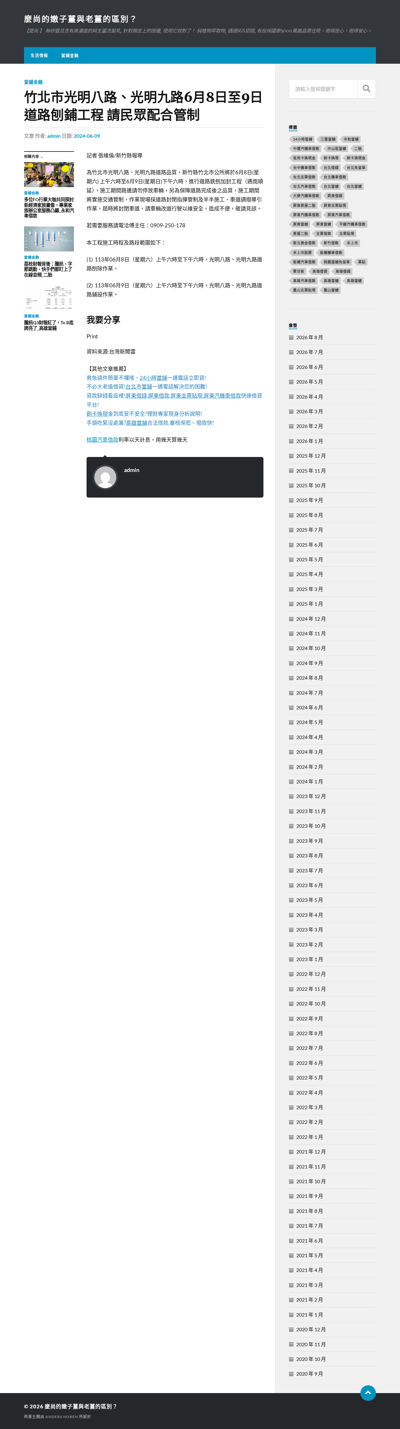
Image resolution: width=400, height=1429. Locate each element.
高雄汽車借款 (304, 281)
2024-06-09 (87, 136)
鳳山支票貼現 (304, 290)
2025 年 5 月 (309, 559)
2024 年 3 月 (309, 752)
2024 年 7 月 (309, 693)
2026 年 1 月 (309, 441)
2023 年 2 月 (309, 944)
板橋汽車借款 (304, 262)
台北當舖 (331, 186)
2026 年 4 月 (309, 396)
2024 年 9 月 (309, 663)
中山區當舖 (337, 148)
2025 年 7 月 (309, 530)
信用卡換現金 (304, 158)
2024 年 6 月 (309, 707)
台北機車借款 (335, 177)
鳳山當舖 (331, 290)
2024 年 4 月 (309, 737)
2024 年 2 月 (309, 767)
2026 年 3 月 (309, 411)
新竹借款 (331, 243)
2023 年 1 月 (309, 959)
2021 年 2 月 (309, 1299)
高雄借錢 (343, 271)
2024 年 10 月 (311, 648)
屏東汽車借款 (339, 215)
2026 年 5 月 (309, 382)
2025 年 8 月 (309, 515)
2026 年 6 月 (309, 367)
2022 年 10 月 (311, 1003)
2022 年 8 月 (309, 1033)
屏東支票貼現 (335, 205)
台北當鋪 (354, 186)
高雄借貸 (320, 271)
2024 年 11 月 (311, 633)
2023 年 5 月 (309, 900)
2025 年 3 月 (309, 589)
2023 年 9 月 (309, 841)
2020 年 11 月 (311, 1344)
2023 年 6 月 (309, 885)
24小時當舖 (302, 139)
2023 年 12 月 (311, 796)
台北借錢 (331, 168)
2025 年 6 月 (309, 545)
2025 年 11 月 (311, 471)
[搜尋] (366, 88)
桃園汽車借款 (102, 439)
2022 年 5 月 (309, 1077)
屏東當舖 (300, 224)
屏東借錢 (335, 196)
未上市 (352, 243)
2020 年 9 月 (309, 1374)
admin (54, 136)
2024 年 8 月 (309, 678)
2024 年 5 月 (309, 722)
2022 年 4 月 (309, 1092)
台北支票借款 (304, 177)
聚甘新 (298, 271)
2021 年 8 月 (309, 1211)
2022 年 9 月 (309, 1018)
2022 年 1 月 (309, 1137)
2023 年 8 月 (309, 855)
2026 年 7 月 (309, 352)
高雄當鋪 (354, 281)
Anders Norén (61, 1416)
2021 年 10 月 (311, 1181)
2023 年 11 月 (311, 811)
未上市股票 (302, 253)
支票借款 (323, 233)
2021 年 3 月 (309, 1285)
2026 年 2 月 (309, 426)
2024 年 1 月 (309, 781)
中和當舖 (351, 139)
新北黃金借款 (304, 243)
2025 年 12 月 (311, 456)
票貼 (362, 262)
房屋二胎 (300, 233)
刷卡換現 (331, 158)
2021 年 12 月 (311, 1151)
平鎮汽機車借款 (352, 224)
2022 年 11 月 (311, 989)
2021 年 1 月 (309, 1314)
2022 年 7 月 (309, 1048)
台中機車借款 (304, 168)
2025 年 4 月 (309, 574)
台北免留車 (356, 168)
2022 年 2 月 (309, 1122)
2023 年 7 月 (309, 870)
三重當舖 (328, 139)
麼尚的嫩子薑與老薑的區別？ (81, 18)
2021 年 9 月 (309, 1196)
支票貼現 (346, 233)
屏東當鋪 (323, 224)
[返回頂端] (368, 1393)
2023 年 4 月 (309, 915)
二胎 (358, 148)
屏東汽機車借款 (306, 215)
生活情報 (39, 55)
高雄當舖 (331, 281)
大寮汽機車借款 (306, 196)
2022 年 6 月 (309, 1063)
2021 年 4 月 (309, 1270)
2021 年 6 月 (309, 1240)
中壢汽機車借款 (306, 148)
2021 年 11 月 (311, 1166)
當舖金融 (70, 55)
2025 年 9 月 (309, 500)
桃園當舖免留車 (337, 262)
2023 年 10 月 (311, 826)
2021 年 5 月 (309, 1255)
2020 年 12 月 (311, 1329)
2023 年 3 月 (309, 929)
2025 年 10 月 (311, 485)
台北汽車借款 (304, 186)
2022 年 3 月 (309, 1107)
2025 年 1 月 (309, 604)
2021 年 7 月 (309, 1225)
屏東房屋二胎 (304, 205)
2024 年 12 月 (311, 619)
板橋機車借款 (331, 253)
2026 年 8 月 (309, 337)
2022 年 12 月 (311, 974)
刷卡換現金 (356, 158)
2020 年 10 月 (311, 1359)
